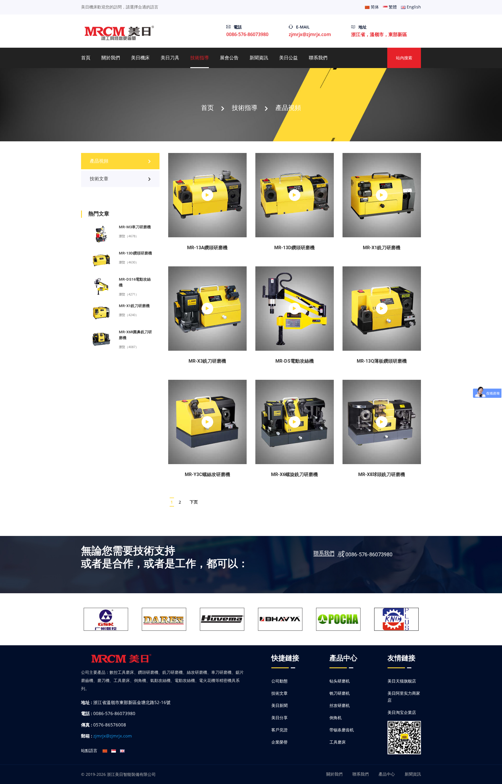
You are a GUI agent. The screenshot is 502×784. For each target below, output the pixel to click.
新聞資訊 (259, 57)
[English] (122, 750)
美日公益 (288, 57)
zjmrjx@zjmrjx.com (310, 34)
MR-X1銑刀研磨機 (134, 306)
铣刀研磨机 (339, 693)
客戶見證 (279, 730)
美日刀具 (170, 57)
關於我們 (110, 57)
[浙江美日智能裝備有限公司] (119, 32)
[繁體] (113, 750)
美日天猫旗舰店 (402, 681)
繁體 (392, 7)
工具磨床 (337, 742)
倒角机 (335, 717)
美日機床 (140, 57)
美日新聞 (279, 705)
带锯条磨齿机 (341, 730)
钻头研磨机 (339, 681)
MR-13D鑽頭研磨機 (135, 253)
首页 (207, 107)
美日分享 (279, 717)
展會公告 (229, 57)
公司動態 (279, 681)
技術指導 (199, 57)
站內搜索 (404, 58)
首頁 (85, 57)
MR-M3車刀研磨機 (135, 227)
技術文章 (99, 178)
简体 (374, 7)
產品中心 (387, 774)
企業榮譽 (279, 742)
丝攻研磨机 (339, 705)
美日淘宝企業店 (402, 712)
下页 (194, 502)
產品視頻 (288, 107)
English (413, 7)
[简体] (105, 750)
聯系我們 (318, 57)
